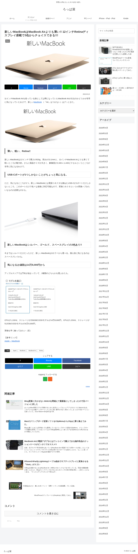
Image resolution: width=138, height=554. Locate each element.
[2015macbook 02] (41, 217)
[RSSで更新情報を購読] (50, 379)
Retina (41, 350)
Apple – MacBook (12, 341)
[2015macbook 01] (41, 126)
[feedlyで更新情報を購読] (45, 379)
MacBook (38, 102)
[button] (84, 87)
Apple (14, 350)
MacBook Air (32, 350)
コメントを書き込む (48, 513)
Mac (8, 350)
